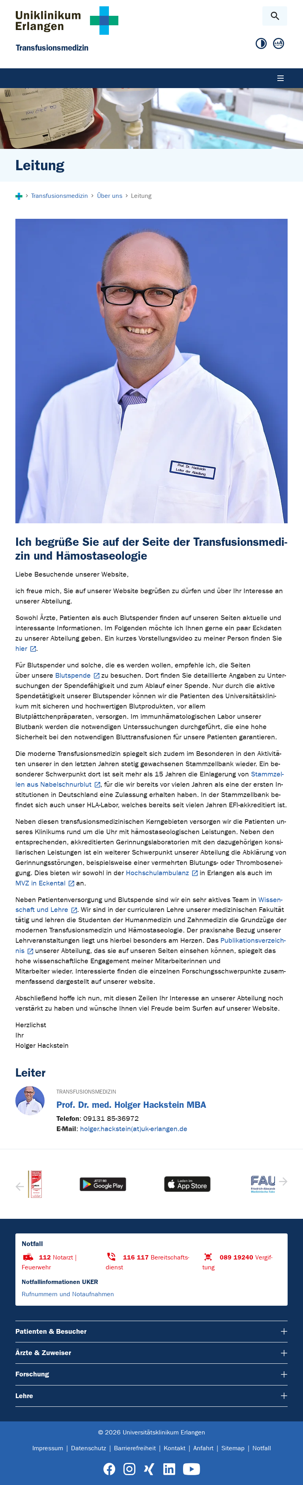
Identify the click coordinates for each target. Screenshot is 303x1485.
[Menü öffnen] (280, 78)
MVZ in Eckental (40, 883)
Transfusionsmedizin (86, 1091)
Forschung (32, 1374)
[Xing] (149, 1469)
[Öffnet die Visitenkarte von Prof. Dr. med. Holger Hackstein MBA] (30, 1100)
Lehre (24, 1395)
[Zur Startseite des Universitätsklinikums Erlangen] (67, 20)
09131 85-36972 (111, 1119)
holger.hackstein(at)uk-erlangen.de (133, 1129)
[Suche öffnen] (274, 16)
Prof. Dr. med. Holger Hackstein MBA (131, 1105)
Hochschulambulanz (157, 873)
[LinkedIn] (169, 1469)
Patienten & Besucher (50, 1331)
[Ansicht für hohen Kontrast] (261, 44)
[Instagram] (129, 1469)
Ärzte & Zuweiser (43, 1352)
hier (21, 649)
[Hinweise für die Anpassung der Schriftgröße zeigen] (278, 44)
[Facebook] (109, 1469)
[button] (282, 1184)
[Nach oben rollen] (290, 1472)
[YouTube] (191, 1469)
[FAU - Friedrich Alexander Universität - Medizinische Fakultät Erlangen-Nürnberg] (236, 1184)
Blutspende (73, 675)
